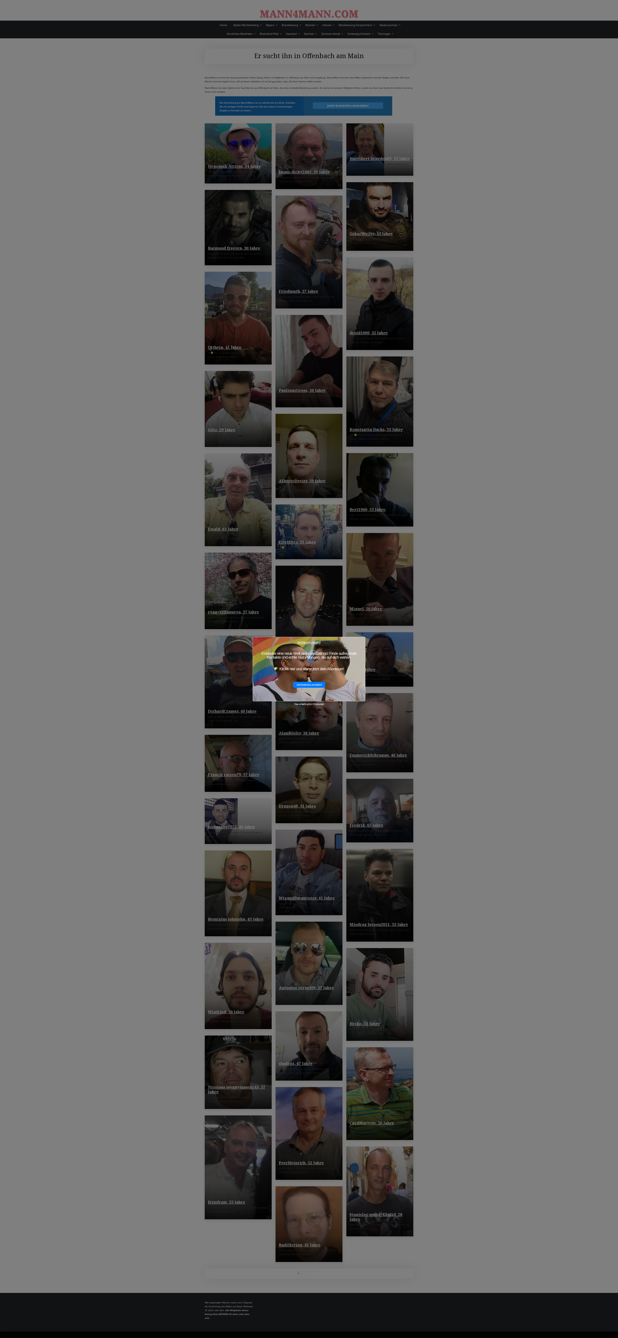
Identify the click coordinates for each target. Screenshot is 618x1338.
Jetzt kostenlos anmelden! (309, 684)
